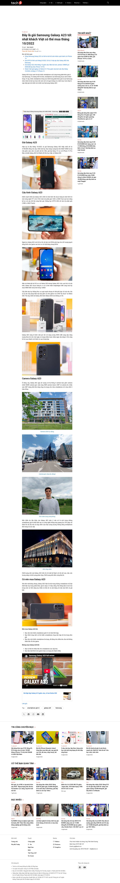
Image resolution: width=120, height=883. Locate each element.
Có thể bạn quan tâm (22, 763)
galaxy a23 (47, 708)
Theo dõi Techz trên (28, 51)
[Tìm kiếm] (107, 3)
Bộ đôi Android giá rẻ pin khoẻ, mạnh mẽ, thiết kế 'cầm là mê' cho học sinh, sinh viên (97, 750)
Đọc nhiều (16, 800)
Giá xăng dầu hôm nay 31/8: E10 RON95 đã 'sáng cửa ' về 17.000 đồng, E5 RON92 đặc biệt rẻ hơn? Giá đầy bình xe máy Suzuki (87, 146)
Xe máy (79, 79)
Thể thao (85, 3)
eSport (79, 110)
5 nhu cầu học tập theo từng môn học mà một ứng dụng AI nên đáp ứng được (72, 750)
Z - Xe (50, 3)
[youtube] (38, 714)
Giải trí (12, 818)
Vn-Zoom (31, 856)
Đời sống (38, 818)
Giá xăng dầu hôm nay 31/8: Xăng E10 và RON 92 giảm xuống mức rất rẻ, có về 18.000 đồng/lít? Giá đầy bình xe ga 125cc (88, 86)
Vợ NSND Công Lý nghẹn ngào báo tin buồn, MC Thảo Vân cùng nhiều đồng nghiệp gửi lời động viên (22, 823)
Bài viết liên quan (27, 54)
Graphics (58, 847)
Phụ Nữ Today (15, 844)
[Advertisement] (47, 98)
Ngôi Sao (31, 847)
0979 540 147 (80, 844)
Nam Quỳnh (30, 47)
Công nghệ (43, 3)
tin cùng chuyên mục (22, 727)
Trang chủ (14, 841)
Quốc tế (13, 782)
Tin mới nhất (84, 33)
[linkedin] (43, 714)
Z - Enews (68, 3)
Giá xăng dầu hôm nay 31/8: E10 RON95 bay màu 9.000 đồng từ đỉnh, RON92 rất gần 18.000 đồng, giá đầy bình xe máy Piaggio (87, 177)
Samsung (59, 708)
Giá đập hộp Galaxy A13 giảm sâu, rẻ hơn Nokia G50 (40, 693)
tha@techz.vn (94, 849)
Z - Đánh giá (59, 3)
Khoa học (76, 3)
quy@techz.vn (77, 846)
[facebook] (28, 714)
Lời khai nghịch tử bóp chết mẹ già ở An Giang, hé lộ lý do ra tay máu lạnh (47, 823)
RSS (29, 850)
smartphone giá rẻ (33, 708)
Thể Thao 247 (32, 853)
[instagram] (33, 714)
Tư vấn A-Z (24, 32)
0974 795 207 (85, 849)
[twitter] (24, 714)
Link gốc (24, 703)
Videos (57, 841)
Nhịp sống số (81, 50)
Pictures (57, 844)
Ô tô (62, 782)
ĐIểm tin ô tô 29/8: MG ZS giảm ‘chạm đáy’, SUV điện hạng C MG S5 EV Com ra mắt (71, 786)
